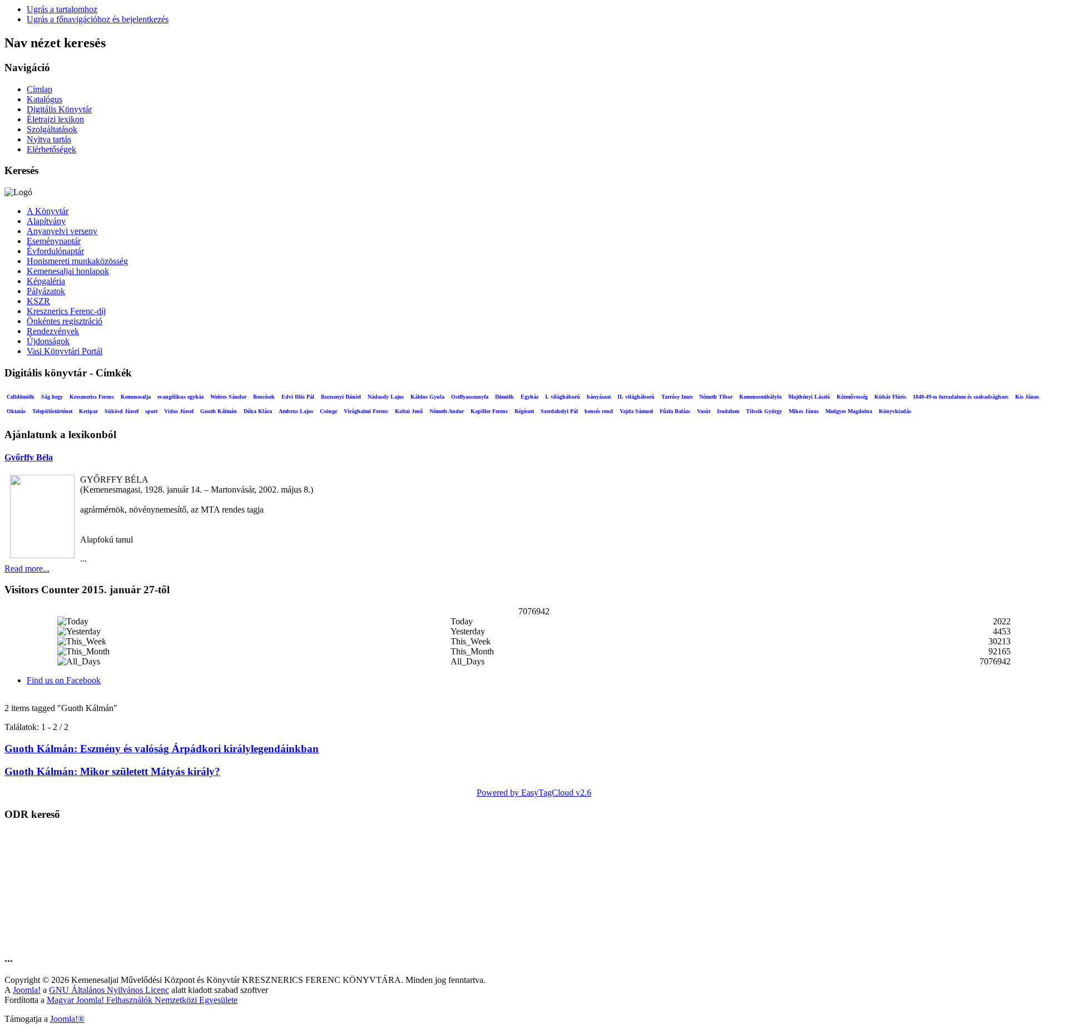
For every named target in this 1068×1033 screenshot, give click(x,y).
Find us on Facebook (64, 680)
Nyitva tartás (49, 139)
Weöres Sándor (228, 397)
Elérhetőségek (51, 149)
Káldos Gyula (427, 397)
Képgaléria (46, 281)
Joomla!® (67, 1019)
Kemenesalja (136, 397)
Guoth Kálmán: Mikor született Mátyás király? (112, 771)
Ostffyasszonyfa (469, 397)
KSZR (38, 301)
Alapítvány (46, 221)
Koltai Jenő (409, 411)
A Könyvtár (47, 211)
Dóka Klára (258, 411)
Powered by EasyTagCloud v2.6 (534, 792)
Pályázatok (46, 291)
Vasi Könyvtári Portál (64, 351)
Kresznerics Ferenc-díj (66, 311)
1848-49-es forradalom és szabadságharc (960, 397)
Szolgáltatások (52, 129)
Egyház (529, 397)
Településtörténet (52, 411)
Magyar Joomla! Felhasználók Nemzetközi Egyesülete (142, 1000)
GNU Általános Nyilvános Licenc (109, 990)
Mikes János (804, 411)
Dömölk (504, 397)
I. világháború (562, 397)
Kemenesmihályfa (760, 397)
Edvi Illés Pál (297, 397)
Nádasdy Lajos (386, 397)
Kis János (1027, 397)
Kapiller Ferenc (489, 411)
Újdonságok (48, 341)
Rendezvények (53, 331)
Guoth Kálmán (218, 411)
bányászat (599, 397)
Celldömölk (20, 397)
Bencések (264, 397)
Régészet (524, 411)
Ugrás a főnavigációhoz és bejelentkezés (98, 19)
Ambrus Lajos (296, 411)
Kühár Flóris (890, 397)
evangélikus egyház (180, 397)
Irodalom (728, 411)
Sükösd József (122, 411)
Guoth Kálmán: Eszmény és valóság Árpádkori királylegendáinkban (161, 748)
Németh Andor (446, 411)
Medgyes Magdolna (848, 411)
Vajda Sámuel (636, 411)
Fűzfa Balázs (675, 411)
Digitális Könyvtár (59, 109)
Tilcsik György (764, 411)
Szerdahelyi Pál (559, 411)
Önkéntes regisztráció (64, 321)
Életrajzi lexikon (55, 119)
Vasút (703, 411)
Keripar (88, 411)
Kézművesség (852, 397)
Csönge (328, 411)
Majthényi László (809, 397)
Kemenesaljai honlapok (68, 271)
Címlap (39, 89)
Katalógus (44, 99)
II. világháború (636, 397)
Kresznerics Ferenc (92, 397)
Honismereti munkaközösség (77, 261)
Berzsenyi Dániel (341, 397)
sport (151, 411)
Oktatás (16, 411)
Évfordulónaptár (55, 251)
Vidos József (179, 411)
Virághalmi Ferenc (366, 411)
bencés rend (599, 411)
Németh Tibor (716, 397)
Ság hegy (52, 397)
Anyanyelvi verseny (62, 231)
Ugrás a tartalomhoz (62, 9)
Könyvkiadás (895, 411)
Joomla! (27, 990)
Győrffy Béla (28, 457)
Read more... (27, 568)
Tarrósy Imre (677, 397)
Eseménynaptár (54, 241)
